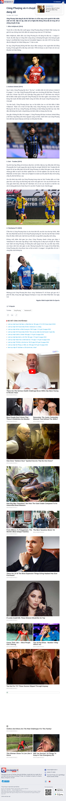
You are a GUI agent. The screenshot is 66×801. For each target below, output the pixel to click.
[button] (12, 315)
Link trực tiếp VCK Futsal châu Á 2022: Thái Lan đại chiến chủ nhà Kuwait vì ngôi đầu (31, 332)
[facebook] (8, 315)
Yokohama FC (27, 310)
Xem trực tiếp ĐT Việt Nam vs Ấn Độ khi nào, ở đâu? (22, 347)
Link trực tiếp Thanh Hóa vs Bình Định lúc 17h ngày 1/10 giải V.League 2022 (29, 339)
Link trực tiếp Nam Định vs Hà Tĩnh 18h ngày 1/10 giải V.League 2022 (27, 337)
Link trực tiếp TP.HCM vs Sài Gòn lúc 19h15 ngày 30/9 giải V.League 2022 (28, 342)
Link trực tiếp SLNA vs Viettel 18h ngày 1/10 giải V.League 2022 (26, 334)
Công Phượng (17, 310)
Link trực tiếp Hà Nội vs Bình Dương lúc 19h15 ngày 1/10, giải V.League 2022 (29, 329)
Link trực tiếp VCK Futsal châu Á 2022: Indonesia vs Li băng (24, 327)
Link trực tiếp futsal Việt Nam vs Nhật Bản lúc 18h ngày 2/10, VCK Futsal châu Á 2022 (32, 324)
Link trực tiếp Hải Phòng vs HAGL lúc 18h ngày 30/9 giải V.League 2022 (28, 345)
